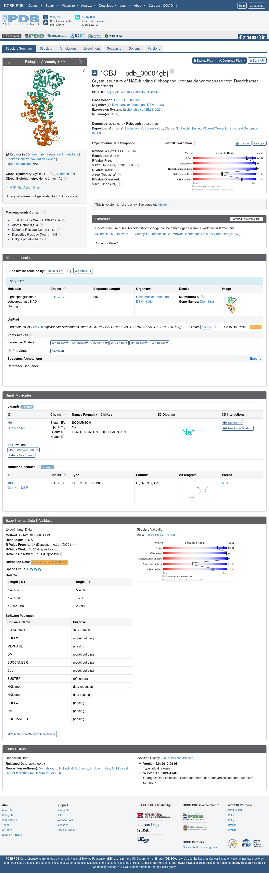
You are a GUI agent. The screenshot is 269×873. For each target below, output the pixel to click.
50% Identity (78, 342)
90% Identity (117, 342)
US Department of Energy (148, 858)
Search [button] (50, 5)
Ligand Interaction (18, 163)
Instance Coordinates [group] (20, 455)
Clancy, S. (172, 128)
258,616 (55, 17)
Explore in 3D (64, 173)
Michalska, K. (134, 128)
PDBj (231, 820)
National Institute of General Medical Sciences (69, 863)
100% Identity (157, 342)
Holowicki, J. (154, 128)
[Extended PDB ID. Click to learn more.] (172, 71)
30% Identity (58, 342)
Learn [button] (124, 5)
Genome (135, 48)
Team (5, 825)
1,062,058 (88, 17)
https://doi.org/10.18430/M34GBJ (49, 562)
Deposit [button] (34, 5)
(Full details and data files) (177, 758)
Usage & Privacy (12, 835)
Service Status (66, 830)
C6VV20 (37, 327)
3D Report (244, 143)
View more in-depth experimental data (31, 734)
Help (242, 5)
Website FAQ (65, 820)
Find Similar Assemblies (23, 187)
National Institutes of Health (124, 863)
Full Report (259, 143)
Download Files (232, 60)
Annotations (68, 48)
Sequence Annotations (62, 154)
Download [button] (106, 5)
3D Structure (83, 271)
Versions (154, 48)
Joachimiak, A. (190, 128)
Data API (258, 60)
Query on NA (16, 428)
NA (9, 422)
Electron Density (17, 159)
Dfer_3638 (207, 301)
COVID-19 (170, 5)
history (162, 204)
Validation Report (43, 159)
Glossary (62, 825)
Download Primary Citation (245, 218)
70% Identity (97, 342)
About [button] (138, 5)
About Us (7, 810)
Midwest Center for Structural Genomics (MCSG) (206, 233)
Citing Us (7, 815)
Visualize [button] (69, 5)
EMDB (232, 830)
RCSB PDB (14, 5)
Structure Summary (19, 48)
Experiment (92, 48)
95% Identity (137, 342)
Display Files (205, 60)
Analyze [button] (87, 5)
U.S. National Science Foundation (85, 858)
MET (225, 483)
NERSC (122, 867)
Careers (154, 5)
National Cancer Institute (213, 858)
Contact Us (63, 810)
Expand (256, 358)
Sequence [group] (53, 271)
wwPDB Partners (240, 805)
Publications (9, 820)
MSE (10, 483)
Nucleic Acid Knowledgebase (201, 847)
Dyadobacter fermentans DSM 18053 (138, 104)
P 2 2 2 (34, 569)
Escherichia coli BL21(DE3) (142, 109)
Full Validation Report (160, 535)
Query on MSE (17, 487)
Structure (46, 48)
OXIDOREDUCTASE (129, 100)
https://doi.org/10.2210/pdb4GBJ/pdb (132, 92)
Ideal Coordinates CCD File (23, 449)
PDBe (231, 815)
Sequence (114, 48)
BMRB (232, 825)
